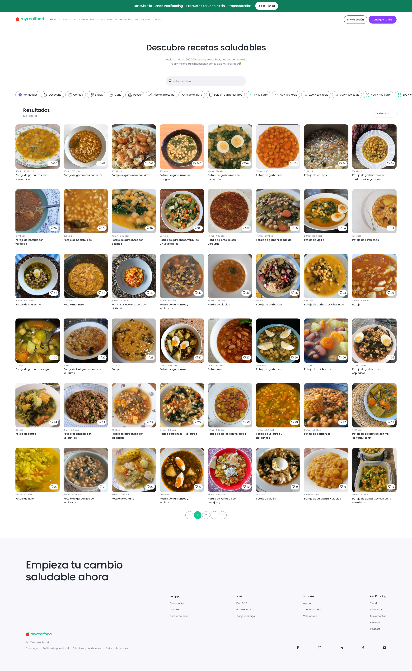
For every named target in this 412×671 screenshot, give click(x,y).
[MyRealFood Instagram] (319, 648)
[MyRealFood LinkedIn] (341, 648)
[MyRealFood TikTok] (363, 648)
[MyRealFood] (29, 20)
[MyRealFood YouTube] (384, 648)
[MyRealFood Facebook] (297, 648)
